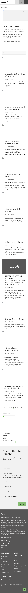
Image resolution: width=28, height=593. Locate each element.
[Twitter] (14, 579)
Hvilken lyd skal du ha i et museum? (12, 210)
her (19, 41)
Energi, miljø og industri (20, 566)
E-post (5, 481)
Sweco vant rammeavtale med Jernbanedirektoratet (14, 387)
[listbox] (14, 53)
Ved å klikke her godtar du (11, 497)
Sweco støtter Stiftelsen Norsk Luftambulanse (14, 75)
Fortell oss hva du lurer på (9, 491)
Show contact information (9, 442)
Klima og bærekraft (6, 564)
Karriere (3, 559)
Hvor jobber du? (7, 468)
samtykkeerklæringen (10, 498)
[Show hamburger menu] (26, 2)
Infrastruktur (17, 568)
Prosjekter (3, 567)
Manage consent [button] (4, 585)
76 (21, 407)
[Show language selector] (17, 2)
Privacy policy (12, 584)
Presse (2, 569)
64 (15, 407)
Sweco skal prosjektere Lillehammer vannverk (12, 142)
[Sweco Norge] (5, 2)
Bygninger (16, 563)
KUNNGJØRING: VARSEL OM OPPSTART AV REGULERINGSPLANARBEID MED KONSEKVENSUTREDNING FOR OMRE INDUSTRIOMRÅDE (14, 280)
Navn (5, 463)
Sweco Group (4, 556)
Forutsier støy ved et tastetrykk (14, 242)
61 (9, 407)
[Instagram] (6, 579)
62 (11, 407)
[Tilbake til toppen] (24, 589)
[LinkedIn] (10, 579)
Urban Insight (4, 561)
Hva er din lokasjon (8, 473)
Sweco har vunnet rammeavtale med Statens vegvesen (14, 108)
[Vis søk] (21, 2)
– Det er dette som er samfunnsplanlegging (11, 349)
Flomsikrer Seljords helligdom (14, 319)
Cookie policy (19, 584)
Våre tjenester (17, 571)
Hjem (2, 7)
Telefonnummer (7, 486)
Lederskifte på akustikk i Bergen (12, 175)
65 (17, 407)
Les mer (6, 86)
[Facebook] (2, 579)
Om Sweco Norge (5, 572)
